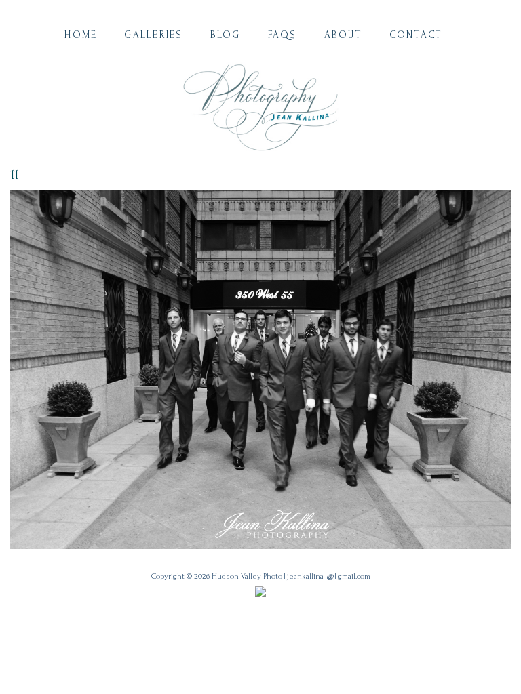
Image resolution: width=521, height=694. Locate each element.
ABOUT (343, 35)
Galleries (153, 35)
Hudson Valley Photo (247, 576)
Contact (416, 35)
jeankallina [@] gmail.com (328, 576)
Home (80, 35)
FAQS (282, 35)
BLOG (225, 35)
